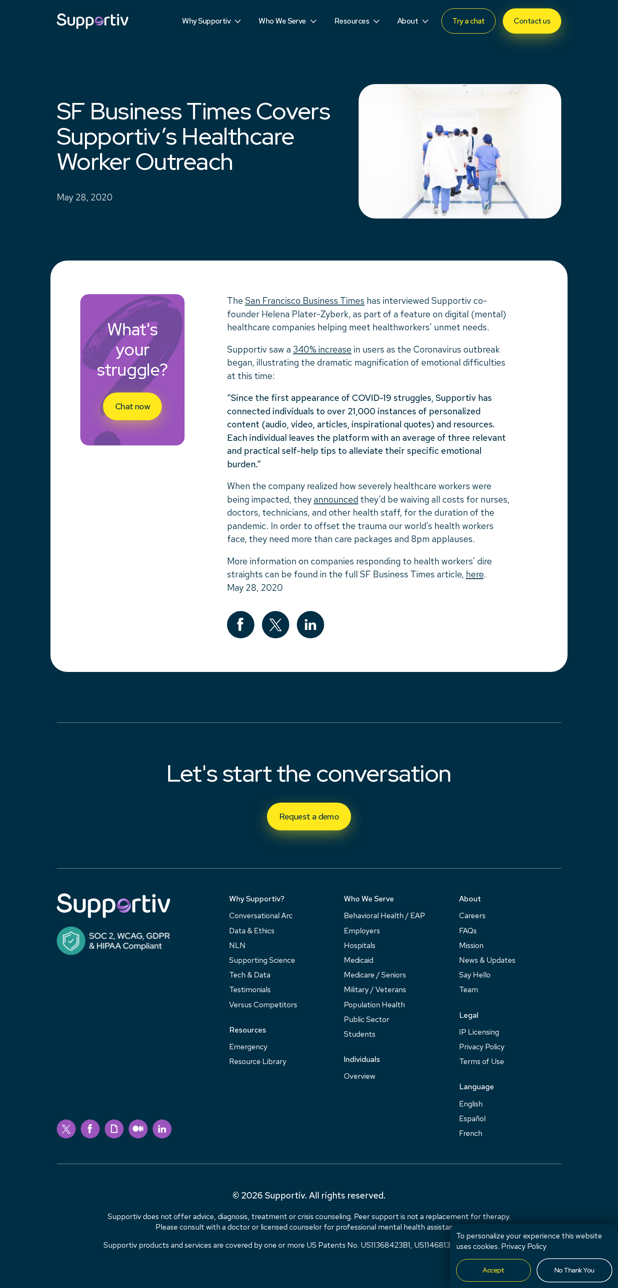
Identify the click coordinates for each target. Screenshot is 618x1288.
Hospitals (359, 945)
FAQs (468, 930)
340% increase (322, 349)
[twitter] (66, 1128)
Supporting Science (262, 960)
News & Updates (487, 960)
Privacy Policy (524, 1246)
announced (336, 499)
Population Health (374, 1004)
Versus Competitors (263, 1004)
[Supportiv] (92, 21)
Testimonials (250, 989)
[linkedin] (162, 1128)
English (471, 1104)
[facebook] (90, 1128)
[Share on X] (275, 624)
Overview (359, 1076)
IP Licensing (479, 1032)
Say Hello (475, 975)
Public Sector (366, 1019)
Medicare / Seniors (375, 975)
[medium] (138, 1128)
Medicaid (358, 960)
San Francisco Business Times (304, 300)
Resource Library (257, 1061)
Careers (472, 915)
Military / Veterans (375, 989)
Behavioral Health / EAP (384, 915)
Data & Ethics (252, 930)
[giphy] (114, 1128)
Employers (362, 930)
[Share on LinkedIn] (310, 624)
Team (468, 989)
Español (472, 1118)
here (474, 574)
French (470, 1133)
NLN (237, 945)
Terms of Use (481, 1061)
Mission (471, 945)
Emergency (248, 1046)
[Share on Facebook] (240, 624)
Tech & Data (249, 975)
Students (359, 1034)
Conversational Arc (261, 915)
